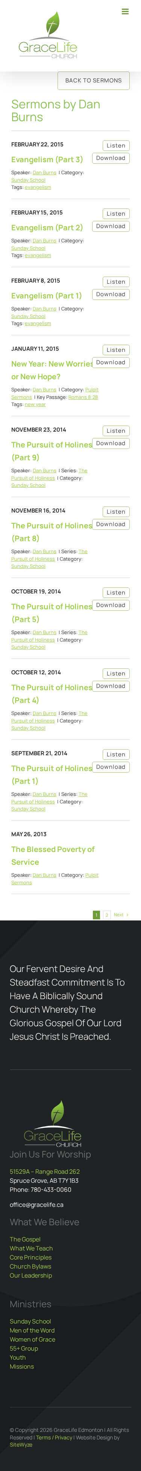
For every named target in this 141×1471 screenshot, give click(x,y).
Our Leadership (31, 1275)
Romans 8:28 (83, 397)
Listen (116, 145)
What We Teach (31, 1248)
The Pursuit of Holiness (49, 474)
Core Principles (31, 1257)
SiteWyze (21, 1444)
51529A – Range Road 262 (45, 1171)
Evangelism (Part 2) (47, 227)
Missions (22, 1366)
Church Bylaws (30, 1266)
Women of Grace (32, 1339)
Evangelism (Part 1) (46, 296)
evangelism (38, 187)
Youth (18, 1357)
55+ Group (24, 1348)
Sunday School (28, 179)
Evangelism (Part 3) (47, 159)
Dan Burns (44, 172)
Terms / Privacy (54, 1437)
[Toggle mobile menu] (126, 11)
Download (111, 158)
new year (35, 404)
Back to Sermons (93, 80)
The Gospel (25, 1239)
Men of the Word (32, 1330)
